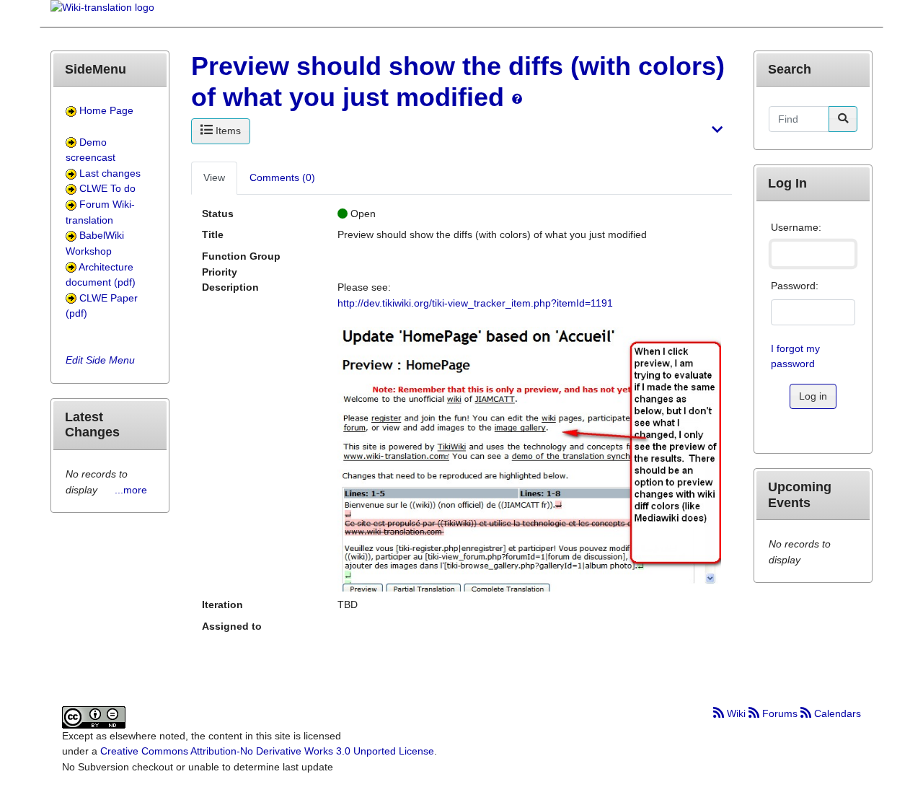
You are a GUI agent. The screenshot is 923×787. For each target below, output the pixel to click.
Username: (796, 227)
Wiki (736, 713)
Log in (813, 396)
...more (131, 490)
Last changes (110, 173)
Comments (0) (282, 177)
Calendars (836, 713)
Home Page (106, 110)
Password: (794, 285)
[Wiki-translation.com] (102, 12)
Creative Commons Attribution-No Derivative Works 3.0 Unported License (267, 751)
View (214, 177)
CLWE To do (107, 188)
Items (227, 130)
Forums (779, 713)
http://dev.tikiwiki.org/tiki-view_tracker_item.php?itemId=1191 (475, 303)
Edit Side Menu (100, 360)
